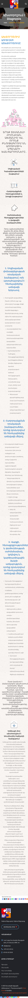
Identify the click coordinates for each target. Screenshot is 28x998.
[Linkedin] (6, 899)
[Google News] (23, 899)
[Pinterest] (8, 899)
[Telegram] (19, 899)
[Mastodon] (10, 899)
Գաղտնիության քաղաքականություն (14, 992)
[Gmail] (18, 899)
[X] (4, 899)
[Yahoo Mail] (16, 899)
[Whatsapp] (12, 899)
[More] (27, 899)
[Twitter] (14, 899)
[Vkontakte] (14, 997)
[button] (26, 4)
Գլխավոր (4, 964)
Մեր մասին (5, 967)
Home (5, 22)
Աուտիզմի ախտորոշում (9, 976)
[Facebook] (3, 899)
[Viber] (21, 899)
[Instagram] (25, 899)
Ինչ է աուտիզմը (6, 970)
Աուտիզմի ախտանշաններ (10, 973)
